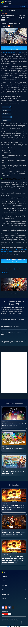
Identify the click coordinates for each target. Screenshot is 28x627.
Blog (6, 10)
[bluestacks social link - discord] (3, 607)
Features (4, 585)
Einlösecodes (12, 10)
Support (4, 598)
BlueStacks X (18, 269)
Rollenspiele (4, 269)
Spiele (3, 581)
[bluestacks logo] (6, 2)
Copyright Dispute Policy (16, 621)
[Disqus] (14, 372)
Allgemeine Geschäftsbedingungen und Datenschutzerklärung (10, 621)
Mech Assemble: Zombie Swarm (12, 52)
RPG (11, 269)
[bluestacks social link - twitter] (13, 607)
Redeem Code (5, 272)
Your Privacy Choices (15, 626)
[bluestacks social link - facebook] (9, 607)
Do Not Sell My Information (12, 623)
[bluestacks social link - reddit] (6, 607)
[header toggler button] (26, 2)
